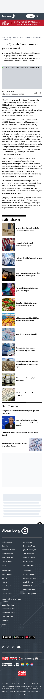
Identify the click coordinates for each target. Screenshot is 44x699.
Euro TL (4, 582)
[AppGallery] (30, 637)
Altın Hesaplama (29, 590)
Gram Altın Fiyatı (29, 546)
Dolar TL (5, 578)
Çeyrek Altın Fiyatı (29, 550)
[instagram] (13, 647)
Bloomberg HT (6, 37)
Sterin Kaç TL (6, 586)
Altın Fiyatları (27, 542)
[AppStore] (7, 637)
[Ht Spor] (21, 658)
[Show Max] (32, 664)
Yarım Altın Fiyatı (29, 557)
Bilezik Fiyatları (28, 582)
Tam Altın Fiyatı (28, 554)
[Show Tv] (22, 664)
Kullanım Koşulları (8, 609)
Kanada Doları (7, 593)
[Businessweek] (10, 664)
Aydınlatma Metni (8, 613)
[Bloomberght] (8, 16)
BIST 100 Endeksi (28, 586)
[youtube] (18, 647)
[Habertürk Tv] (13, 658)
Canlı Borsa (27, 571)
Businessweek (7, 542)
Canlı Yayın (6, 546)
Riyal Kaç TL (6, 590)
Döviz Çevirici (7, 574)
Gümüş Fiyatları (28, 574)
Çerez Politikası (7, 616)
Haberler (15, 37)
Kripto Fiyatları (7, 561)
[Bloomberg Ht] (31, 658)
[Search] (37, 16)
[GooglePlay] (18, 637)
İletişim (4, 624)
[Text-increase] (36, 93)
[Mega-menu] (41, 16)
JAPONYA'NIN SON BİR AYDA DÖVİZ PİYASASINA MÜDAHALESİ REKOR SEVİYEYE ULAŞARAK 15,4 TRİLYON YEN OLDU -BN (27, 22)
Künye (4, 565)
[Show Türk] (27, 664)
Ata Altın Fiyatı (28, 561)
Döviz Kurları (6, 571)
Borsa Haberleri (7, 554)
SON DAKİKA (5, 23)
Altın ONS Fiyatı (28, 565)
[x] (3, 647)
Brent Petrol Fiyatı (29, 578)
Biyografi (5, 620)
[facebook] (7, 647)
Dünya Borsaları (7, 557)
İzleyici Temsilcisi (8, 605)
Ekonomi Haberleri (8, 550)
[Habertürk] (5, 658)
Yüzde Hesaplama (29, 593)
